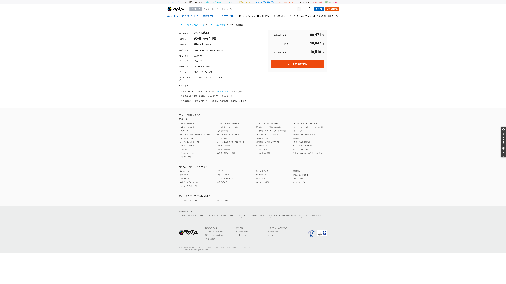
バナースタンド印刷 (187, 146)
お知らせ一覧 (185, 178)
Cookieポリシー (242, 235)
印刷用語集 (296, 171)
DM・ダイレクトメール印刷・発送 (305, 124)
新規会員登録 (332, 9)
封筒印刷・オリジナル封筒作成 (304, 135)
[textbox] (251, 9)
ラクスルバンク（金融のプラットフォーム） (311, 216)
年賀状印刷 (184, 131)
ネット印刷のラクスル (190, 115)
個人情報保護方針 (242, 231)
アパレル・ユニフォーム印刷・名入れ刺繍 (308, 153)
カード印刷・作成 (186, 138)
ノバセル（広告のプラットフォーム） (192, 215)
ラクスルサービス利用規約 (277, 228)
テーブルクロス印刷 (263, 153)
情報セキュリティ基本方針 (214, 235)
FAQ (262, 182)
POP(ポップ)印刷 (261, 149)
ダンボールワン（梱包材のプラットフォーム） (251, 216)
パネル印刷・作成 (262, 138)
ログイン (319, 9)
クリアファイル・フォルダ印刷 (267, 135)
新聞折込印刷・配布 (187, 124)
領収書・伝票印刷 (223, 149)
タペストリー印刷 (223, 146)
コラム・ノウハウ (223, 175)
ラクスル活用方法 (262, 171)
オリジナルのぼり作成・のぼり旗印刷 (230, 142)
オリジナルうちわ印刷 (300, 149)
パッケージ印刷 (185, 157)
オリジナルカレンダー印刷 (189, 142)
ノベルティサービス (187, 153)
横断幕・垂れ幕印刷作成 (301, 142)
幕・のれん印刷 (261, 146)
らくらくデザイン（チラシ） (190, 186)
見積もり (220, 171)
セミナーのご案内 (262, 175)
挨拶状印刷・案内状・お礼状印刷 (267, 142)
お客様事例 (184, 175)
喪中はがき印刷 (222, 131)
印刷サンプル (300, 175)
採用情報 (239, 228)
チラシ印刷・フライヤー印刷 (227, 127)
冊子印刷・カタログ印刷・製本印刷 (268, 127)
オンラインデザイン (300, 182)
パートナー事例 (222, 200)
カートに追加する (297, 64)
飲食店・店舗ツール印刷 (226, 153)
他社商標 (271, 235)
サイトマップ (260, 178)
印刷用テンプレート (189, 182)
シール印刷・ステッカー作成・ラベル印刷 (271, 131)
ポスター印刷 (297, 131)
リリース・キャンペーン (226, 178)
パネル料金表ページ (222, 92)
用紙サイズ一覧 (298, 178)
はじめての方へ (185, 171)
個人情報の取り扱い (275, 231)
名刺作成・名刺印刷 (187, 127)
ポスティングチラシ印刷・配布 (228, 124)
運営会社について (211, 228)
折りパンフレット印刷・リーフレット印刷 (308, 127)
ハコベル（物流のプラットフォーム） (222, 215)
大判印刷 (183, 149)
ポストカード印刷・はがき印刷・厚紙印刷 (195, 135)
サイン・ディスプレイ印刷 (302, 146)
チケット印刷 (222, 138)
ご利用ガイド (222, 182)
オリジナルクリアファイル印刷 (228, 135)
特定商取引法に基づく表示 (214, 231)
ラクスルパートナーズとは (189, 200)
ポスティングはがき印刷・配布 (267, 124)
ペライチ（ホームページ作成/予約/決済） (282, 216)
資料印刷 (296, 138)
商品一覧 (183, 119)
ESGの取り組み (210, 239)
